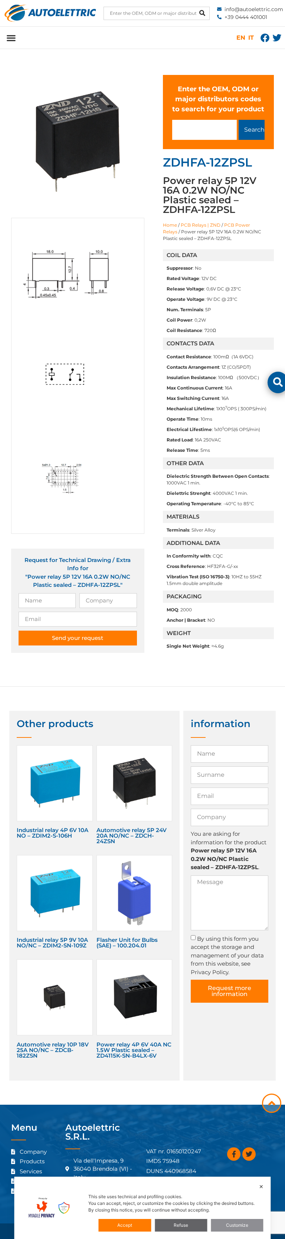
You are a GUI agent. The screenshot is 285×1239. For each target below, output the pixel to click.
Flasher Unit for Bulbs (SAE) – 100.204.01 (127, 942)
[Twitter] (276, 37)
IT (251, 37)
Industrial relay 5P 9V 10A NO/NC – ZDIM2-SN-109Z (52, 942)
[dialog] (142, 1208)
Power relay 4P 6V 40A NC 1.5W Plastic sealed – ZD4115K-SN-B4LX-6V (133, 1050)
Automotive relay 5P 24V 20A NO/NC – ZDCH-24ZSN (131, 835)
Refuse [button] (181, 1225)
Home (170, 225)
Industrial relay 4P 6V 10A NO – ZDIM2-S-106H (52, 832)
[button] (11, 37)
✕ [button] (261, 1186)
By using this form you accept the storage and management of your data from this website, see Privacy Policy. (227, 955)
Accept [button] (124, 1225)
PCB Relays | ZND (200, 225)
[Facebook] (265, 37)
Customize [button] (237, 1225)
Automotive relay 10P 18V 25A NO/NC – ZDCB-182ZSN (53, 1050)
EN (240, 37)
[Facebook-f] (233, 1154)
